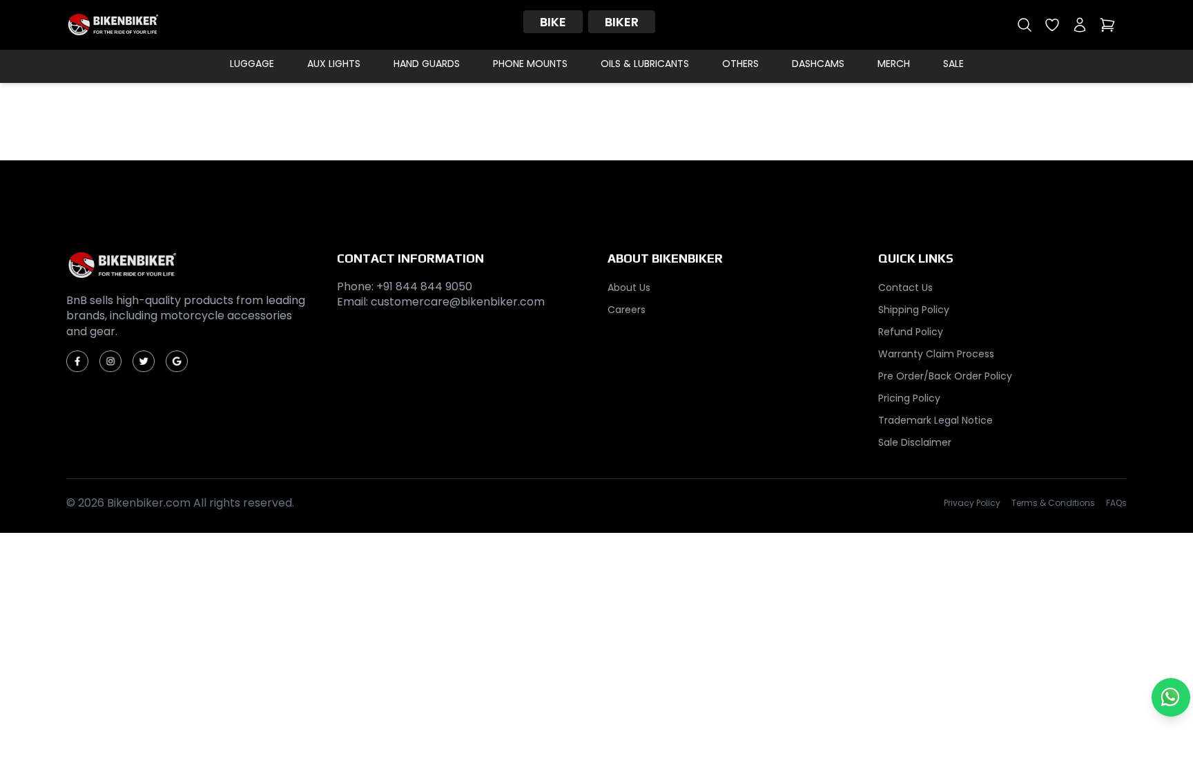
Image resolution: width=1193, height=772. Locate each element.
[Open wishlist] (1052, 25)
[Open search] (1024, 25)
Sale (953, 63)
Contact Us (905, 287)
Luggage (252, 63)
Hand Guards (427, 63)
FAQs (1116, 503)
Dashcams (818, 63)
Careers (627, 310)
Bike (553, 21)
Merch (893, 63)
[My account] (1079, 25)
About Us (629, 287)
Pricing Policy (909, 398)
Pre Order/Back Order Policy (945, 376)
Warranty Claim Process (936, 354)
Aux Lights (333, 63)
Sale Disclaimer (914, 442)
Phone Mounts (530, 63)
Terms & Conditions (1053, 503)
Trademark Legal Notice (935, 420)
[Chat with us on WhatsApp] (1171, 697)
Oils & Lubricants (645, 63)
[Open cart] (1107, 25)
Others (740, 63)
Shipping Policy (913, 310)
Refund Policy (910, 332)
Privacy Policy (972, 503)
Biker (622, 21)
